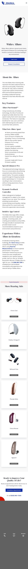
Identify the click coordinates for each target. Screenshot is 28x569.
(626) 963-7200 (17, 262)
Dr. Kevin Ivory (14, 243)
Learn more (14, 59)
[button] (26, 3)
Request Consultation (14, 64)
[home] (8, 3)
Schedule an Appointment (14, 490)
